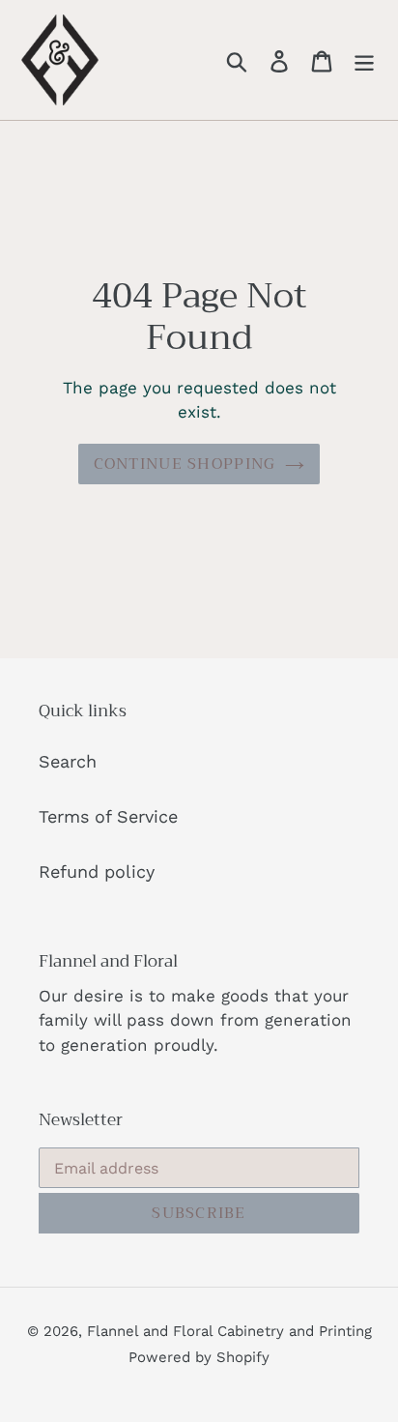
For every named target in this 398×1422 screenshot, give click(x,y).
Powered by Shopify (199, 1357)
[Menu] (364, 59)
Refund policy (97, 871)
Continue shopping (185, 464)
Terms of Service (108, 816)
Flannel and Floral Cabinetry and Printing (229, 1331)
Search (68, 761)
